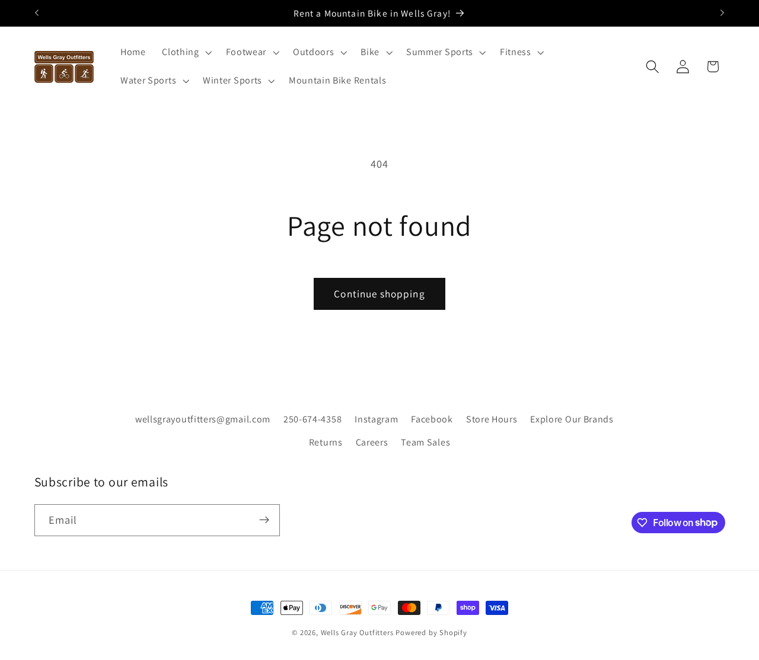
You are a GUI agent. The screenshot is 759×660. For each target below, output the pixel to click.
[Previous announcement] (37, 13)
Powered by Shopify (431, 632)
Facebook (432, 418)
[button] (185, 53)
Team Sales (425, 441)
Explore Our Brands (571, 418)
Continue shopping (379, 293)
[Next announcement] (722, 13)
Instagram (376, 418)
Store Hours (492, 418)
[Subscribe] (264, 520)
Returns (326, 441)
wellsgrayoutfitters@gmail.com (202, 418)
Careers (372, 441)
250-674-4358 (312, 418)
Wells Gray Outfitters (357, 632)
